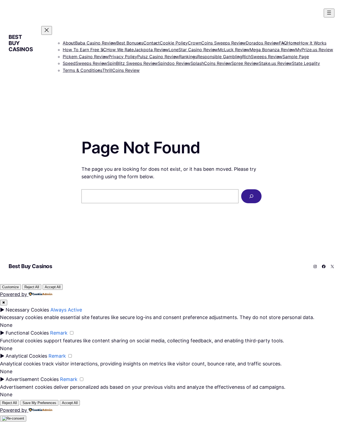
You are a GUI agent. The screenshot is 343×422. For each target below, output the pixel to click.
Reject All (31, 287)
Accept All (53, 287)
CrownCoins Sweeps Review (217, 43)
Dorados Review (262, 43)
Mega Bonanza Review (272, 49)
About (69, 43)
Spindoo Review (174, 63)
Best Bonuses (129, 43)
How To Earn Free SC (84, 49)
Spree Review (245, 63)
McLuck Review (233, 49)
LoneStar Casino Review (193, 49)
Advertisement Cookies (32, 379)
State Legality (306, 63)
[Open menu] (329, 13)
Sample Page (295, 56)
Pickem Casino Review (86, 56)
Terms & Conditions (82, 70)
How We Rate (120, 49)
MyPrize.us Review (314, 49)
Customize (10, 287)
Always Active (66, 310)
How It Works (312, 43)
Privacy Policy (123, 56)
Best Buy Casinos (30, 266)
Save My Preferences (39, 403)
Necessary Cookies (27, 310)
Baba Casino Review (95, 43)
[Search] (251, 196)
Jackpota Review (151, 49)
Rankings (188, 56)
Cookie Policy (174, 43)
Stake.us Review (275, 63)
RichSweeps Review (262, 56)
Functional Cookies (27, 333)
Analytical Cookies (26, 356)
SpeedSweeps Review (85, 63)
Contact (151, 43)
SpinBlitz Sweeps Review (132, 63)
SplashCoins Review (211, 63)
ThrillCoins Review (121, 70)
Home (293, 43)
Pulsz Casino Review (158, 56)
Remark (59, 333)
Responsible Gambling (219, 56)
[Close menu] (46, 30)
